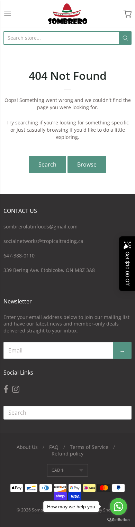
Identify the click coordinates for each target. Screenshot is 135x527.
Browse (87, 164)
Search (47, 164)
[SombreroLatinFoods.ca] (67, 13)
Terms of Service (89, 447)
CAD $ (58, 470)
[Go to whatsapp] (118, 506)
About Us (27, 447)
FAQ (53, 447)
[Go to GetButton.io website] (118, 520)
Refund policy (67, 453)
